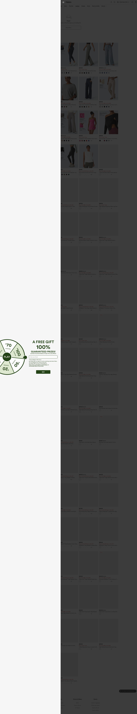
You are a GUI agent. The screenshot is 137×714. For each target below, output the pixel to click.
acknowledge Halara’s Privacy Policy (36, 366)
